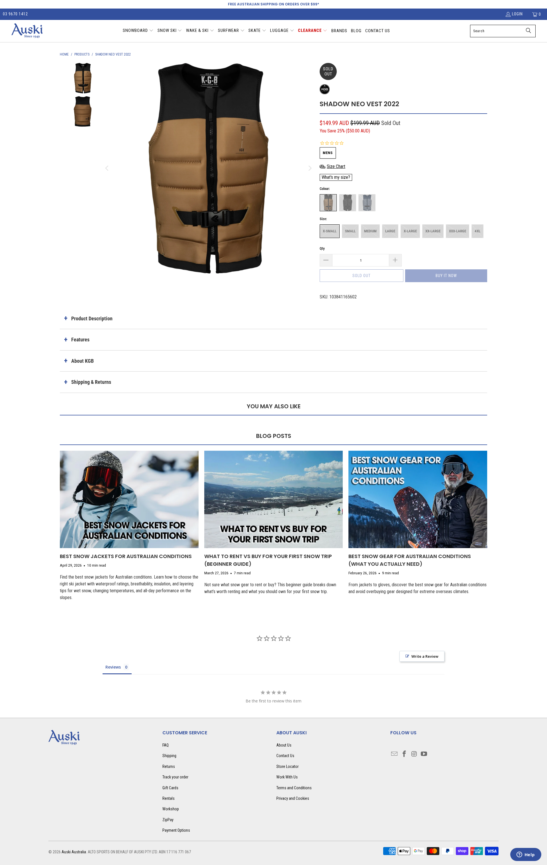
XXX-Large (457, 231)
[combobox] (503, 31)
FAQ (165, 745)
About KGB (82, 361)
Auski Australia (74, 852)
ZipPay (168, 819)
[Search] (528, 31)
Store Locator (287, 766)
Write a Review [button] (424, 656)
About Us (283, 745)
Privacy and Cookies (292, 798)
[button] (138, 31)
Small (350, 231)
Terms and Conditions (294, 788)
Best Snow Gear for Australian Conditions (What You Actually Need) (409, 560)
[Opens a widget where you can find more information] (525, 855)
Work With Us (287, 777)
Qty (322, 248)
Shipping (169, 755)
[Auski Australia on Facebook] (404, 754)
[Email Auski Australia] (394, 754)
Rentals (168, 798)
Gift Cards (170, 788)
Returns (168, 766)
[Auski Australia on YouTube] (424, 754)
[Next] (309, 168)
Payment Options (176, 830)
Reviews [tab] (113, 667)
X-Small (329, 231)
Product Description (92, 318)
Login (517, 14)
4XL (477, 231)
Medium (370, 231)
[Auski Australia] (27, 31)
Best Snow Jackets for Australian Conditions (126, 556)
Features (80, 340)
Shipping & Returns (91, 382)
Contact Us (285, 755)
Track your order (175, 777)
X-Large (410, 231)
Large (390, 231)
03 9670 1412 (15, 14)
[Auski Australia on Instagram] (414, 754)
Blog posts (273, 436)
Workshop (170, 809)
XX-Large (432, 231)
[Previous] (107, 168)
